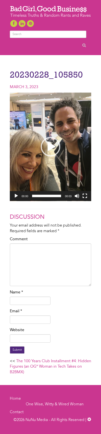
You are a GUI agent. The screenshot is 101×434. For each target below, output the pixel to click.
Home (15, 399)
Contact (17, 412)
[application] (50, 147)
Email (16, 311)
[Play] (16, 195)
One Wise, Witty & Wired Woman (55, 404)
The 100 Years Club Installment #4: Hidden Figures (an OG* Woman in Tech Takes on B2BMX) (50, 366)
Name (16, 292)
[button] (50, 147)
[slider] (46, 196)
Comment (19, 239)
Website (17, 330)
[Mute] (77, 195)
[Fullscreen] (84, 195)
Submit (17, 350)
